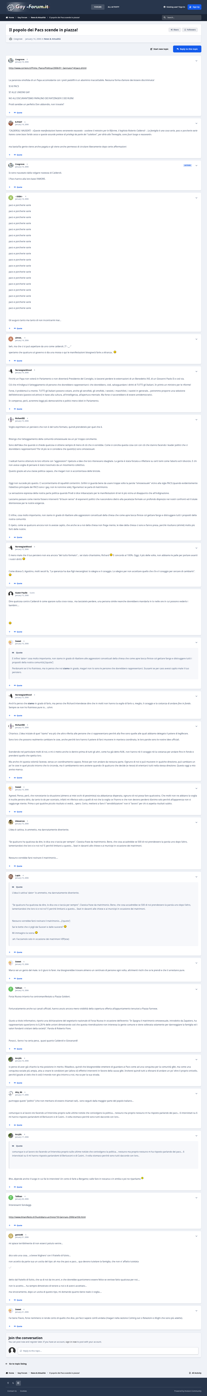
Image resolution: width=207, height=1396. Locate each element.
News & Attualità (52, 39)
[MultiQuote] (9, 112)
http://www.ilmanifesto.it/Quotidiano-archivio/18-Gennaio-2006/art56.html (47, 1217)
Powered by (187, 1391)
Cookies (23, 1391)
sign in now (71, 1341)
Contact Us (12, 1391)
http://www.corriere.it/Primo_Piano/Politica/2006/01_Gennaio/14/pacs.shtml (47, 68)
